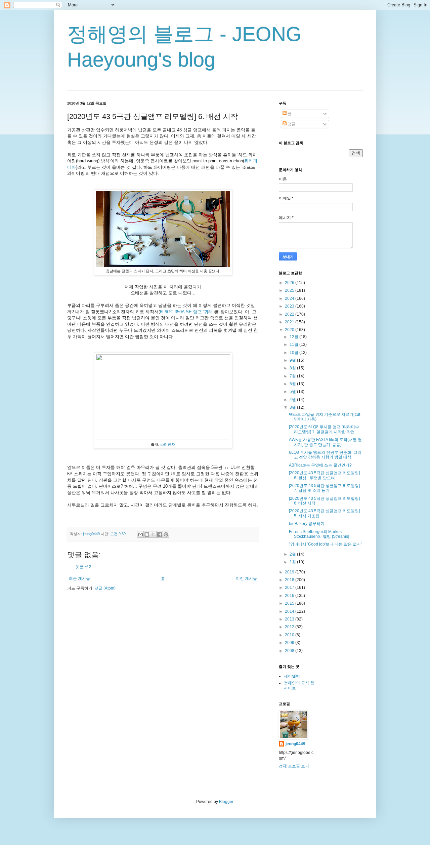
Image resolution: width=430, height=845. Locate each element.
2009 (290, 642)
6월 (293, 383)
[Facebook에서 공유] (159, 534)
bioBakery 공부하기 (307, 523)
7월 (293, 376)
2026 (290, 282)
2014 (290, 611)
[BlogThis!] (146, 534)
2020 (290, 329)
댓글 (291, 124)
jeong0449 (295, 743)
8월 (293, 368)
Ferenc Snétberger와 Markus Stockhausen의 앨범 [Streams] (319, 534)
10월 (294, 352)
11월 (294, 344)
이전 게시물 (246, 578)
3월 (293, 407)
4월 (293, 399)
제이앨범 (292, 676)
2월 (293, 554)
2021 (290, 322)
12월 (294, 336)
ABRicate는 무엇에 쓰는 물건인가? (320, 465)
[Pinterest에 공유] (166, 534)
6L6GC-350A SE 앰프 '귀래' (186, 311)
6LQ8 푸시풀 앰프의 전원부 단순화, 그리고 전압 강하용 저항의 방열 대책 (325, 454)
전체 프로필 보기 (294, 766)
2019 (290, 572)
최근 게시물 (79, 578)
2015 (290, 603)
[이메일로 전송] (140, 534)
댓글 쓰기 (84, 566)
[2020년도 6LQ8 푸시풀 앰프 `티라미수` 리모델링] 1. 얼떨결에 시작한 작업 (324, 429)
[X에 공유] (153, 534)
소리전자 (167, 444)
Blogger (226, 801)
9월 (293, 360)
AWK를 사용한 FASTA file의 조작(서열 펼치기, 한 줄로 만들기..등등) (325, 442)
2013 (290, 619)
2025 (290, 290)
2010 (290, 635)
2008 (290, 650)
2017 (290, 587)
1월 (293, 562)
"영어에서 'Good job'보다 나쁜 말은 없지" (325, 544)
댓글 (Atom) (105, 588)
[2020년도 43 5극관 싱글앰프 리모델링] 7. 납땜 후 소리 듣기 (324, 488)
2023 (290, 306)
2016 (290, 595)
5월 (293, 391)
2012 (290, 627)
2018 (290, 579)
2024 (290, 298)
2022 (290, 314)
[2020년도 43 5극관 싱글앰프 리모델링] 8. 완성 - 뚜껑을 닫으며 (324, 475)
